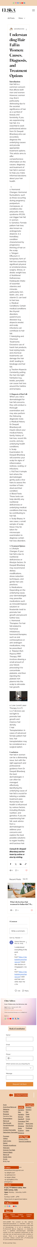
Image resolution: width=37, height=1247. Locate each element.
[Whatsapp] (14, 3)
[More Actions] (26, 942)
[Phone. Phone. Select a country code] (9, 1058)
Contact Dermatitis (9, 1130)
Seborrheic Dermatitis (10, 1132)
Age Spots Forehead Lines (29, 1128)
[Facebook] (18, 3)
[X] (20, 3)
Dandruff (21, 1119)
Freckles (6, 1112)
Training (28, 1216)
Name (8, 1035)
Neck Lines (29, 1123)
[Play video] (18, 696)
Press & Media (15, 1216)
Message (9, 1073)
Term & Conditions (25, 1141)
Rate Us (8, 1211)
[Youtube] (22, 3)
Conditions (20, 1214)
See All (25, 879)
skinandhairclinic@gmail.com (14, 1170)
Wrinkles (28, 1107)
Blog (22, 1216)
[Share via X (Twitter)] (16, 864)
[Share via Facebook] (11, 864)
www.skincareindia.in (9, 1223)
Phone (8, 1054)
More (21, 18)
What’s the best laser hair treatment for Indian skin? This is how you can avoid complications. (21, 903)
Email (8, 1044)
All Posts (11, 18)
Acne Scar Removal (9, 1107)
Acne (5, 1105)
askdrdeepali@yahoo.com (8, 1)
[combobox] (19, 1068)
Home (5, 1214)
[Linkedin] (24, 3)
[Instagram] (16, 3)
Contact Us (6, 1217)
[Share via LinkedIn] (21, 864)
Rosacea (6, 1114)
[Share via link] (26, 864)
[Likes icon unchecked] (15, 991)
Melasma (6, 1109)
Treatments (29, 1214)
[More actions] (26, 29)
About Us (12, 1214)
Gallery (7, 1216)
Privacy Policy (23, 1139)
